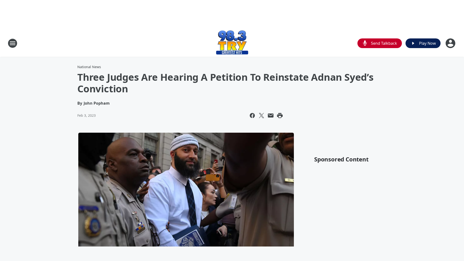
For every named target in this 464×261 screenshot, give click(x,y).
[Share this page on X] (261, 115)
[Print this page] (279, 115)
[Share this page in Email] (270, 115)
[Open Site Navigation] (12, 43)
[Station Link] (232, 43)
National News (89, 67)
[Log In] (451, 43)
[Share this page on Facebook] (252, 115)
